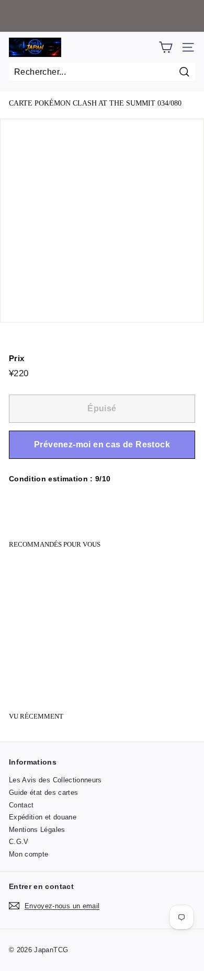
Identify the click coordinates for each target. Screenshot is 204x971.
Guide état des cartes (43, 792)
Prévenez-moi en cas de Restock (102, 444)
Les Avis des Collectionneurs (55, 780)
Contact (21, 805)
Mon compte (29, 854)
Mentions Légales (37, 830)
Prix (16, 358)
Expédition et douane (42, 817)
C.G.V (19, 842)
